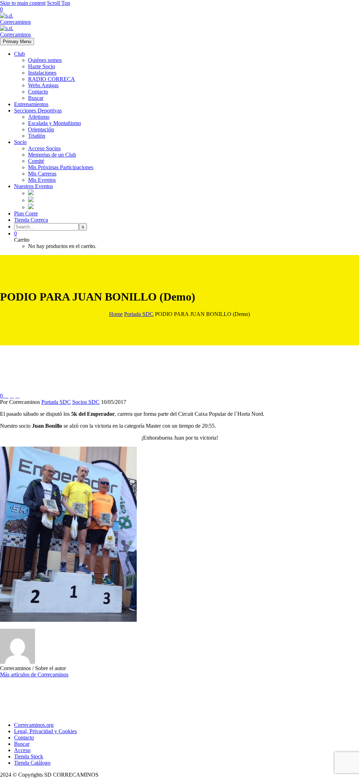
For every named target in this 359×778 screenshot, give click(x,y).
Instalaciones (42, 73)
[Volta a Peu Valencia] (31, 207)
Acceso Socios (44, 148)
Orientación (41, 129)
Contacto (38, 92)
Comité (36, 161)
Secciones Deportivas (38, 110)
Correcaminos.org (34, 725)
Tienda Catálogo (32, 763)
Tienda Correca (31, 220)
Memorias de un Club (52, 155)
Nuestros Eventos (33, 186)
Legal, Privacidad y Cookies (45, 731)
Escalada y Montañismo (54, 123)
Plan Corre (26, 213)
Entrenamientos (31, 104)
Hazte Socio (41, 66)
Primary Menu (17, 41)
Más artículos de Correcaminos (34, 674)
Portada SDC (56, 402)
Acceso (22, 750)
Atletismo (38, 117)
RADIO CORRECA (51, 79)
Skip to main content (23, 3)
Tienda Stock (28, 756)
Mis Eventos (42, 180)
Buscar (35, 98)
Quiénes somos (45, 60)
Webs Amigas (43, 85)
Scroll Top (58, 3)
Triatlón (36, 136)
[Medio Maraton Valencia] (31, 200)
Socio (20, 142)
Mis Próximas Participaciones (60, 167)
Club (19, 54)
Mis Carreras (42, 174)
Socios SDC (86, 402)
